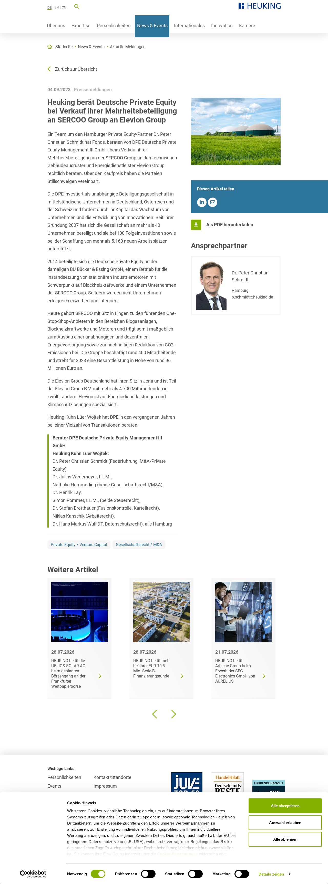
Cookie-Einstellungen (177, 854)
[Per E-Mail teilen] (212, 202)
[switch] (148, 874)
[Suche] (77, 6)
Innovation (222, 25)
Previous (155, 714)
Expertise (80, 25)
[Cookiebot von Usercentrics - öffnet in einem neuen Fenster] (33, 874)
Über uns (56, 25)
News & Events (152, 25)
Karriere (247, 25)
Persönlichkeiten (114, 25)
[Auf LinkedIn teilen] (202, 202)
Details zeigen (271, 874)
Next (173, 714)
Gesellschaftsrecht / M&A (139, 544)
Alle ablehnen (285, 839)
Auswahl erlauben (285, 822)
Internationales (189, 25)
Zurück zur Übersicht (76, 69)
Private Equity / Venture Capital (79, 544)
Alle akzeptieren (285, 806)
